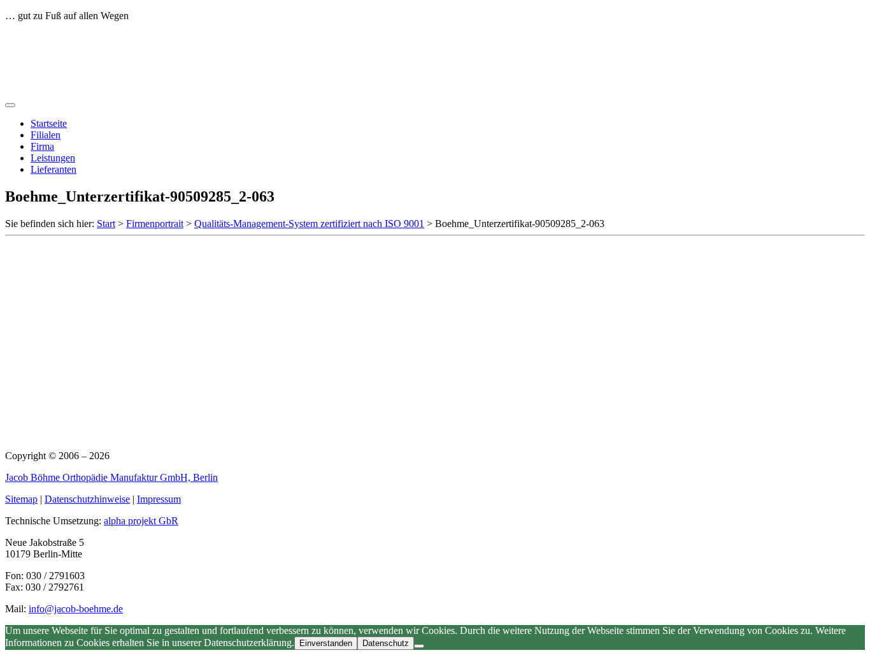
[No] (419, 646)
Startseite (49, 123)
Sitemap (21, 499)
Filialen (46, 134)
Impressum (159, 499)
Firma (42, 146)
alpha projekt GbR (141, 520)
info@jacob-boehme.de (76, 608)
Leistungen (53, 157)
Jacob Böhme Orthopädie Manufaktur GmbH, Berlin (111, 477)
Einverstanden (325, 643)
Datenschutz (385, 643)
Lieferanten (53, 169)
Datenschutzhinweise (87, 499)
